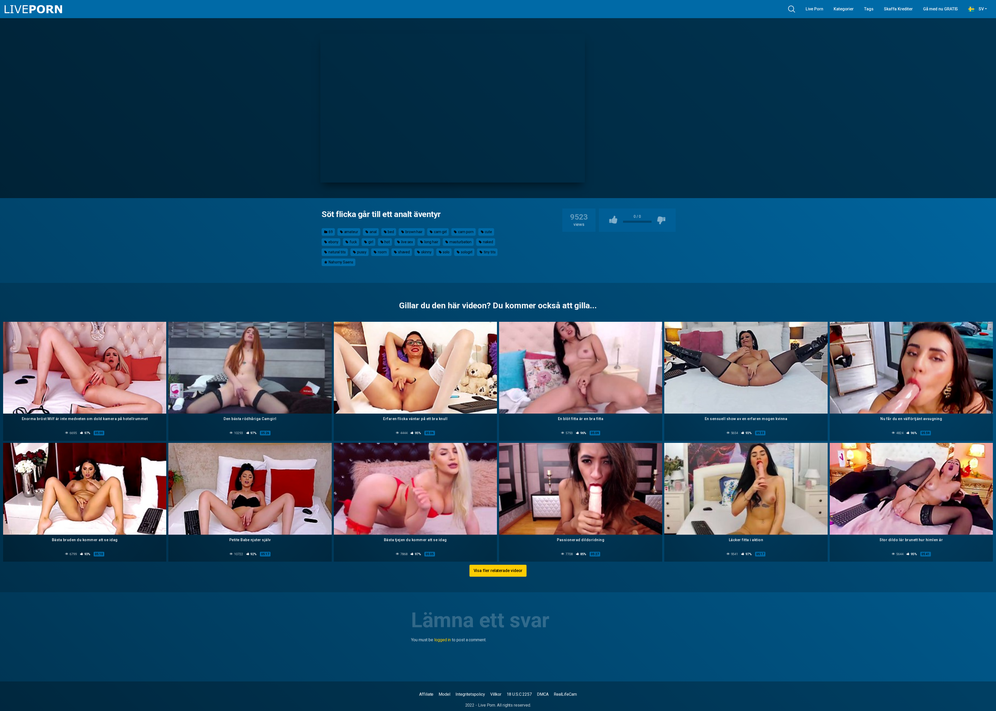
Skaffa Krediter (898, 8)
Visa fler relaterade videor (498, 570)
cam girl (440, 232)
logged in (442, 639)
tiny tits (489, 252)
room (382, 252)
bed (390, 232)
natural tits (337, 252)
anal (373, 232)
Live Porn (814, 8)
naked (487, 242)
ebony (333, 242)
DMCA (543, 694)
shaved (403, 252)
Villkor (495, 694)
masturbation (460, 242)
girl (370, 242)
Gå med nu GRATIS (940, 8)
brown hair (414, 232)
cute (488, 232)
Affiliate (426, 694)
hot (387, 242)
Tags (869, 8)
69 (330, 232)
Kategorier (844, 8)
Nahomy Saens (340, 262)
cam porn (465, 232)
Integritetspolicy (470, 694)
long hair (431, 242)
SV (979, 8)
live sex (406, 242)
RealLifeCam (565, 694)
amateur (350, 232)
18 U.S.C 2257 (519, 694)
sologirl (466, 252)
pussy (361, 252)
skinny (425, 252)
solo (446, 252)
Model (444, 694)
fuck (353, 242)
